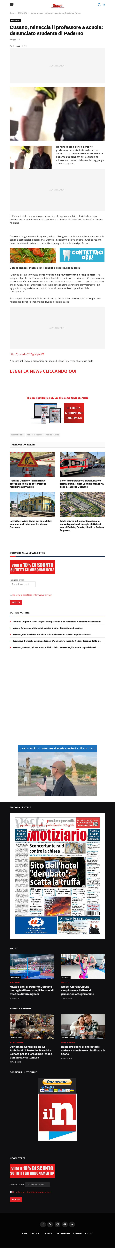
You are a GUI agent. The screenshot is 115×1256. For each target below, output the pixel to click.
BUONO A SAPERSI (17, 1037)
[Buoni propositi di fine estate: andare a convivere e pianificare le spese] (83, 1026)
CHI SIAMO (35, 1233)
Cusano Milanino (17, 434)
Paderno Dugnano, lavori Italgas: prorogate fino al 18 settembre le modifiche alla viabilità (28, 483)
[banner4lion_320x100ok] (33, 255)
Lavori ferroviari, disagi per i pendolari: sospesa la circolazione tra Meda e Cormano (31, 524)
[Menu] (11, 4)
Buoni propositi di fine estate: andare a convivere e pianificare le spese (83, 1050)
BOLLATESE (65, 977)
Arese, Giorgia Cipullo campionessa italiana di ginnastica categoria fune (77, 990)
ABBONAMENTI (63, 1233)
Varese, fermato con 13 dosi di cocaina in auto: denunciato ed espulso (48, 628)
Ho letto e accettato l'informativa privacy (32, 1191)
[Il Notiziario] (57, 4)
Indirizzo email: (17, 1184)
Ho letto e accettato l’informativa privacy (32, 594)
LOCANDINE (48, 1233)
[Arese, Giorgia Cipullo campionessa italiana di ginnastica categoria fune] (83, 966)
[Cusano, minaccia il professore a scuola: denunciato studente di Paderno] (57, 114)
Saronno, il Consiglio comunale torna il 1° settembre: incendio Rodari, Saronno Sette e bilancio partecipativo (56, 641)
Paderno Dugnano (52, 434)
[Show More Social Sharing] (24, 46)
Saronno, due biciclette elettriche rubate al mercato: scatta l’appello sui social (52, 634)
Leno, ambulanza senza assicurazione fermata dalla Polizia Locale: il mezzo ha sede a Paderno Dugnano (82, 483)
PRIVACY (89, 1233)
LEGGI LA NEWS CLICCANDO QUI (43, 371)
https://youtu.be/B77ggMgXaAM (27, 354)
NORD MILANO (15, 20)
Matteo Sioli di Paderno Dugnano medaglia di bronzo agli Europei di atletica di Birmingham (32, 990)
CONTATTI (77, 1233)
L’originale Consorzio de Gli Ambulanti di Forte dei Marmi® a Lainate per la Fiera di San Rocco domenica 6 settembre (31, 1052)
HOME (24, 1233)
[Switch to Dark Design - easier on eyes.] (99, 4)
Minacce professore (34, 434)
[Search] (104, 4)
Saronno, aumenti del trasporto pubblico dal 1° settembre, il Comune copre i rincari (54, 647)
